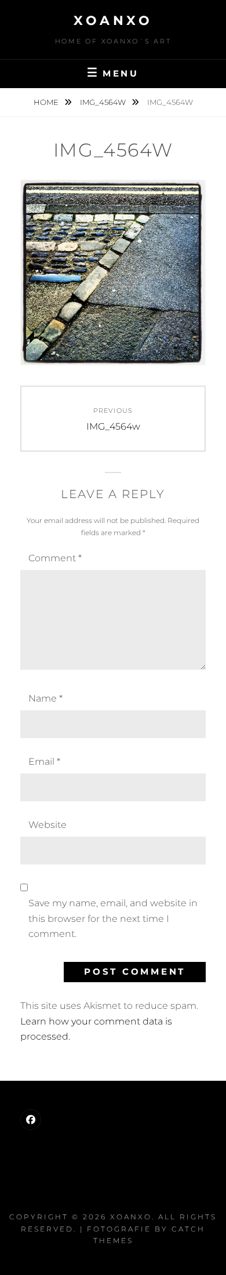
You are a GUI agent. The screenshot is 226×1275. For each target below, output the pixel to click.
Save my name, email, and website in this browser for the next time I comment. (113, 918)
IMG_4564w (103, 102)
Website (47, 824)
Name (45, 698)
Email (44, 761)
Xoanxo (113, 20)
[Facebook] (30, 1119)
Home (47, 102)
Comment (55, 558)
